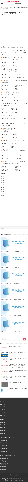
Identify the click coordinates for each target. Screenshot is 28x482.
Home (1, 7)
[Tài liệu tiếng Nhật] (14, 2)
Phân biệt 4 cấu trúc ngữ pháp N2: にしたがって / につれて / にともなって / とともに (17, 366)
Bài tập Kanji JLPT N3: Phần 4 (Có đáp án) (12, 316)
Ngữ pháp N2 (4, 466)
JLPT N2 (2, 412)
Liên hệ (17, 475)
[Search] (24, 339)
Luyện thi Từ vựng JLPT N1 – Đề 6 (17, 359)
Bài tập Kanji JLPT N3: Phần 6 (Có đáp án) (12, 283)
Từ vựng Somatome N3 (15, 346)
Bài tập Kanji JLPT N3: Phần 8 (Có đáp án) (12, 251)
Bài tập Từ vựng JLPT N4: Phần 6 (18, 389)
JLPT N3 (2, 409)
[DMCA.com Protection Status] (14, 480)
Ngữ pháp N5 (4, 458)
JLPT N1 (2, 415)
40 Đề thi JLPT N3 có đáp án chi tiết (17, 353)
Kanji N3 (2, 427)
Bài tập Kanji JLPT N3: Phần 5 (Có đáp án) (12, 299)
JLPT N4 (2, 407)
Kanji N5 (2, 422)
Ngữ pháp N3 (4, 463)
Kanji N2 (2, 430)
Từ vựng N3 (3, 445)
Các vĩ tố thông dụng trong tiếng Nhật (18, 371)
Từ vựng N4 (3, 443)
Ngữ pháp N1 (4, 469)
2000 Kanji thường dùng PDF (17, 382)
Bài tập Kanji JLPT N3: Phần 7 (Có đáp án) (12, 267)
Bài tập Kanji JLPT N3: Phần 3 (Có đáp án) (12, 332)
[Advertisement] (14, 31)
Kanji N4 (2, 425)
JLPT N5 (2, 404)
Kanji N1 (2, 433)
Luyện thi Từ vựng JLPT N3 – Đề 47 (17, 377)
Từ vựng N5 (3, 440)
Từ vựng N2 (3, 448)
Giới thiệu (11, 475)
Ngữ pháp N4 (4, 461)
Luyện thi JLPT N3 (10, 7)
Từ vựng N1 (3, 451)
